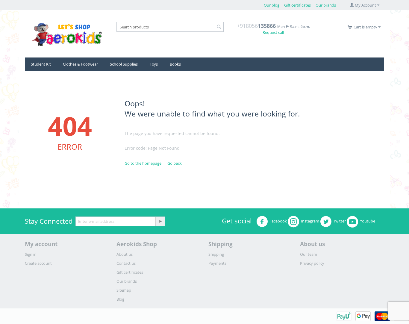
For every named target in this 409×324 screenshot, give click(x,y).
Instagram (310, 221)
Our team (308, 254)
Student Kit (41, 64)
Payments (217, 263)
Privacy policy (312, 263)
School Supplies (124, 64)
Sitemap (123, 290)
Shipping (216, 254)
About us (124, 254)
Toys (154, 64)
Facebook (278, 221)
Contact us (126, 263)
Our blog (271, 5)
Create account (38, 263)
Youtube (367, 221)
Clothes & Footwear (80, 64)
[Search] (219, 27)
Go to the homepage (143, 163)
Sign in (31, 254)
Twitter (339, 221)
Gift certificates (297, 5)
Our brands (326, 5)
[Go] (160, 221)
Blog (120, 299)
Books (175, 64)
